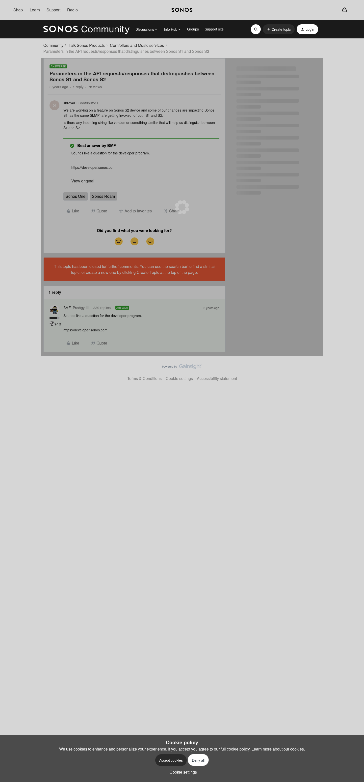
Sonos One (75, 196)
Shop (18, 10)
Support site (214, 29)
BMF (67, 307)
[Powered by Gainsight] (182, 368)
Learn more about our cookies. (278, 749)
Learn (35, 10)
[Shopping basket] (344, 10)
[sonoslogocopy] (182, 10)
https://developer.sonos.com (93, 167)
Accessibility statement (217, 378)
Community (53, 45)
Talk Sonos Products (87, 45)
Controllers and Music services (137, 45)
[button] (279, 29)
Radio (72, 10)
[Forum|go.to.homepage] (86, 29)
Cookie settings (179, 378)
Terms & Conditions (144, 378)
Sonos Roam (103, 196)
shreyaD (70, 102)
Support (53, 10)
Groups (193, 29)
